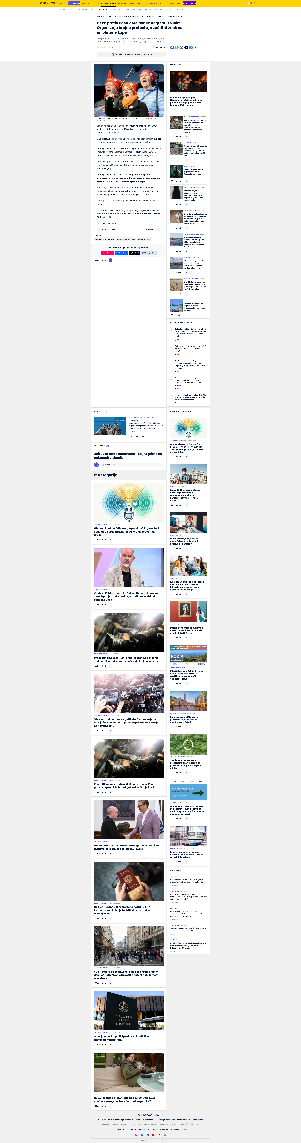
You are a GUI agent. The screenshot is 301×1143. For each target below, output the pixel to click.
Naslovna (100, 16)
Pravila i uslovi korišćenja (156, 1129)
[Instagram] (136, 1135)
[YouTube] (153, 1135)
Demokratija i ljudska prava (134, 16)
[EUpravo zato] (48, 3)
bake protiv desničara (104, 239)
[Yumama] (183, 1124)
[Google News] (164, 1135)
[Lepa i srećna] (154, 1124)
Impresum (118, 1129)
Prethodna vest (108, 230)
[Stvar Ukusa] (195, 1124)
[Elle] (132, 1124)
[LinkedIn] (147, 1135)
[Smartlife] (164, 1124)
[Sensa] (173, 1124)
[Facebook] (142, 1135)
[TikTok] (159, 1135)
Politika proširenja (114, 16)
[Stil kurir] (138, 1124)
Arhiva (183, 1129)
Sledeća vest (150, 230)
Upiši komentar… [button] (109, 465)
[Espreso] (124, 1124)
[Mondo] (106, 1124)
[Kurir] (115, 1124)
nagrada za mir (144, 239)
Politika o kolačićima (137, 1129)
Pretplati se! (139, 436)
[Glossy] (146, 1124)
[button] (160, 47)
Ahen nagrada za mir (126, 239)
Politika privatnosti (173, 1129)
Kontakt (126, 1129)
